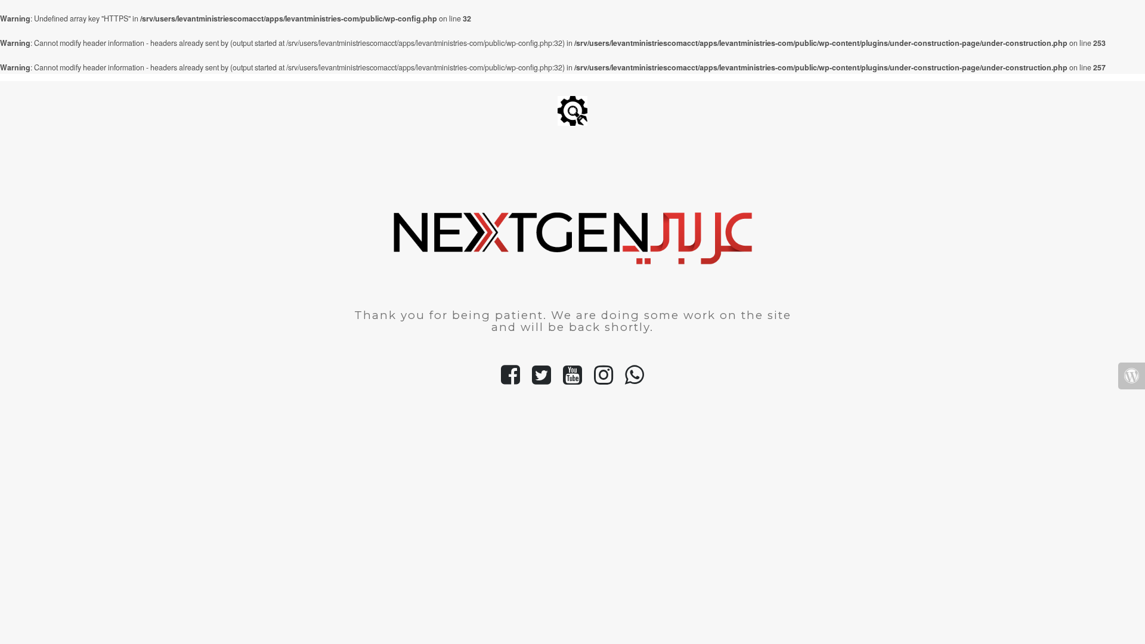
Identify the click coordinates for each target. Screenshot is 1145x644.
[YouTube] (572, 379)
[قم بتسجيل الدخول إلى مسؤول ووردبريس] (1131, 376)
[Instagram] (603, 379)
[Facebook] (510, 379)
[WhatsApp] (634, 379)
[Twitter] (541, 379)
